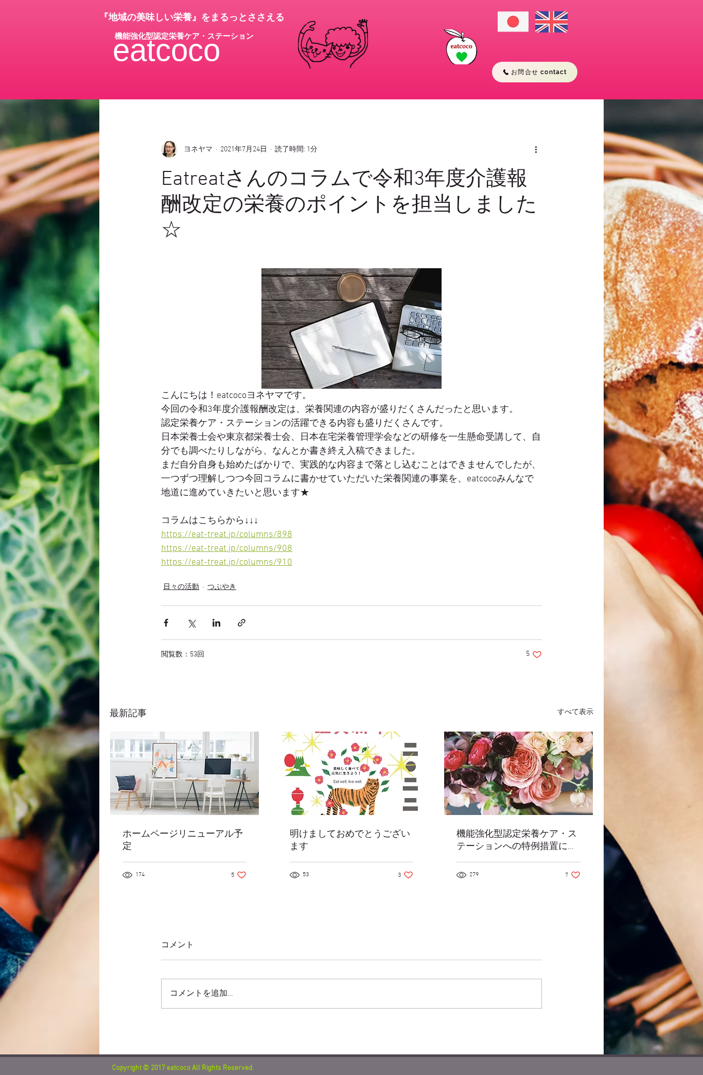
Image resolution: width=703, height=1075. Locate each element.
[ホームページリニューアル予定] (184, 773)
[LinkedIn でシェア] (216, 623)
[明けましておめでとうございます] (351, 773)
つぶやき (221, 587)
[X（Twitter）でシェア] (191, 623)
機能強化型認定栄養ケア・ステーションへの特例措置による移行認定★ (516, 840)
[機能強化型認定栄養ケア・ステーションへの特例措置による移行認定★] (518, 773)
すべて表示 (575, 712)
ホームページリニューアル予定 (182, 840)
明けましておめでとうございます (350, 840)
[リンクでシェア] (242, 623)
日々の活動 (181, 587)
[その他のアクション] (536, 149)
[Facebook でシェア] (166, 623)
